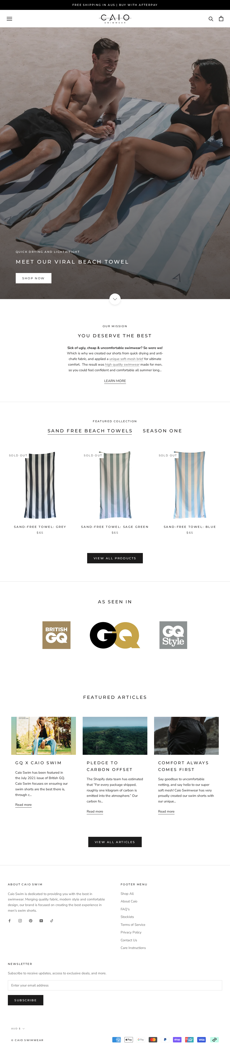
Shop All (127, 893)
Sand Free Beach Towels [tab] (90, 430)
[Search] (211, 18)
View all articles (115, 842)
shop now (33, 278)
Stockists (127, 917)
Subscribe (25, 1000)
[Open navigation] (9, 19)
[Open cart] (221, 18)
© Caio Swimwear (27, 1040)
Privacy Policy (131, 932)
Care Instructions (133, 948)
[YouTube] (41, 921)
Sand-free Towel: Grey (40, 527)
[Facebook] (9, 921)
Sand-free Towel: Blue (190, 527)
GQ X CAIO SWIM (38, 762)
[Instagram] (20, 921)
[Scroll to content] (115, 299)
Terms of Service (133, 924)
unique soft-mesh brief (126, 359)
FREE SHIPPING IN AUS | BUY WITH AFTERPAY (115, 5)
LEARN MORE (115, 381)
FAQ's (125, 909)
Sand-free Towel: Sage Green (115, 527)
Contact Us (129, 940)
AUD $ (16, 1028)
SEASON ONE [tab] (162, 430)
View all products (115, 558)
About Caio (129, 901)
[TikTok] (51, 921)
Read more (23, 804)
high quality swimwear (122, 364)
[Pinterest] (30, 921)
